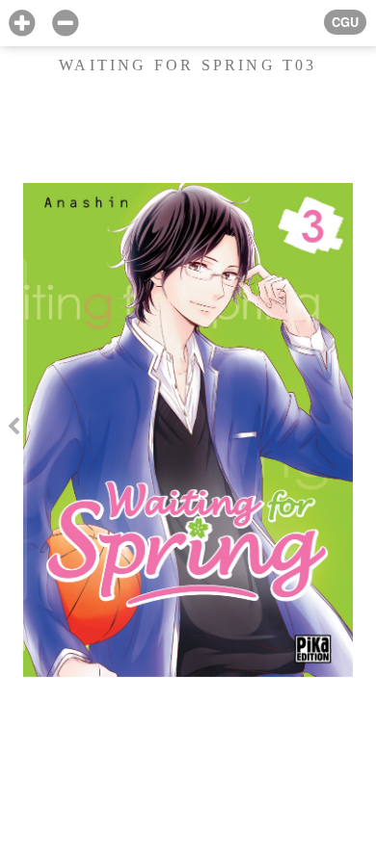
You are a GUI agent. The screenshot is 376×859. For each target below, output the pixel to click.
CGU (345, 22)
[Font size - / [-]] (65, 23)
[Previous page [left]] (13, 430)
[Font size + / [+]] (21, 23)
